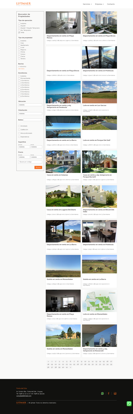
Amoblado (24, 126)
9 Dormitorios (25, 96)
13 (96, 361)
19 (52, 364)
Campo (23, 54)
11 (89, 361)
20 (56, 364)
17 (111, 361)
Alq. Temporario (26, 30)
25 (74, 364)
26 (78, 364)
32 (100, 364)
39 (59, 367)
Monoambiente (25, 78)
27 (81, 364)
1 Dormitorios (25, 80)
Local (22, 47)
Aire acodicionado (26, 133)
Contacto (111, 4)
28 (85, 364)
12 (92, 361)
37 (52, 367)
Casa (22, 43)
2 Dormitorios (25, 82)
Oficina (23, 52)
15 (104, 361)
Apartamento (25, 45)
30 (93, 364)
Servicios (86, 4)
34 (107, 364)
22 (63, 364)
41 (67, 367)
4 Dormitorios (25, 87)
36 (48, 367)
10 (85, 361)
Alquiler (23, 25)
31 (96, 364)
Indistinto (23, 23)
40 (63, 367)
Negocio (23, 49)
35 (111, 364)
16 (107, 361)
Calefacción (24, 129)
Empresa (98, 4)
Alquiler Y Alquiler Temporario (30, 28)
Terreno (23, 58)
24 (70, 364)
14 (100, 361)
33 (104, 364)
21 (59, 364)
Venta (22, 32)
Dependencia (25, 136)
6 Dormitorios (25, 91)
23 (67, 364)
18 (48, 364)
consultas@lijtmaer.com (23, 396)
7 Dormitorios (25, 94)
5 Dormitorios (25, 89)
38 (56, 367)
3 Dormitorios (25, 85)
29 (89, 364)
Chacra (23, 56)
